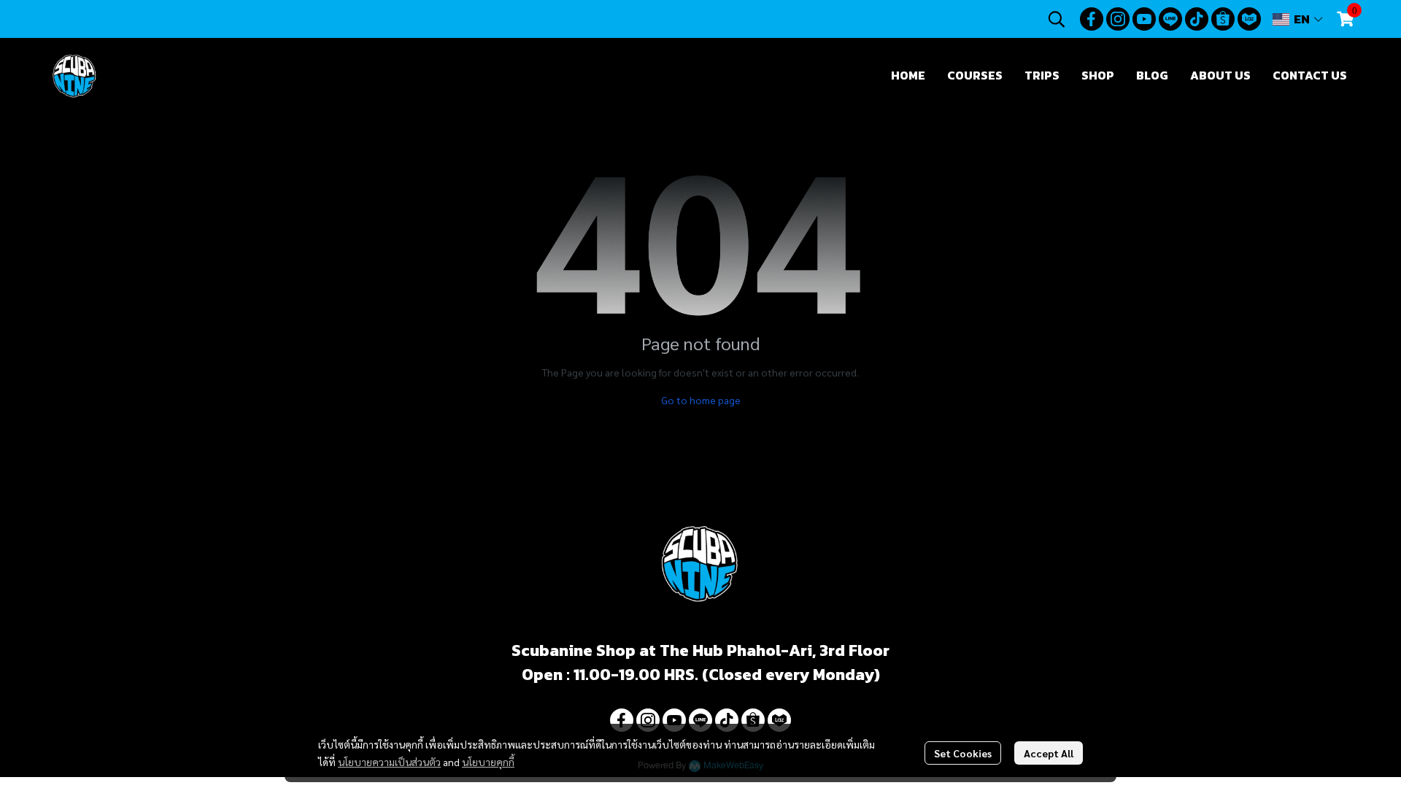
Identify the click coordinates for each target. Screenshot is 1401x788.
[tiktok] (1196, 19)
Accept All (1048, 753)
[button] (1056, 19)
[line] (1170, 19)
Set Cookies (963, 753)
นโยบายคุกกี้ (488, 761)
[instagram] (1118, 19)
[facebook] (1091, 19)
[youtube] (1144, 19)
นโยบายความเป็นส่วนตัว (389, 761)
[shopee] (1223, 19)
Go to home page (701, 399)
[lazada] (1249, 19)
